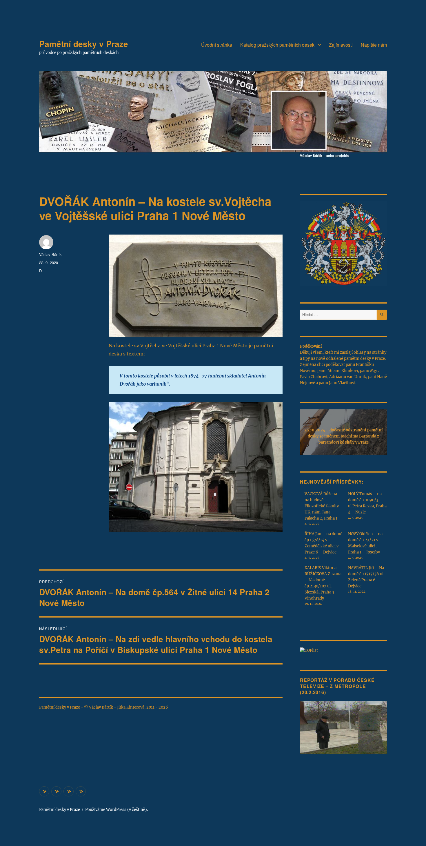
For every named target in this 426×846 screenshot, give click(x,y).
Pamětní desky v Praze (83, 44)
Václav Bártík (50, 254)
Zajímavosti (341, 44)
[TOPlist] (309, 650)
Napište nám (374, 44)
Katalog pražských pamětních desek (277, 44)
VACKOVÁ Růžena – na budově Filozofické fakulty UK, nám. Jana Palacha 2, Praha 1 (323, 506)
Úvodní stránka (216, 44)
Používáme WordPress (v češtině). (116, 809)
